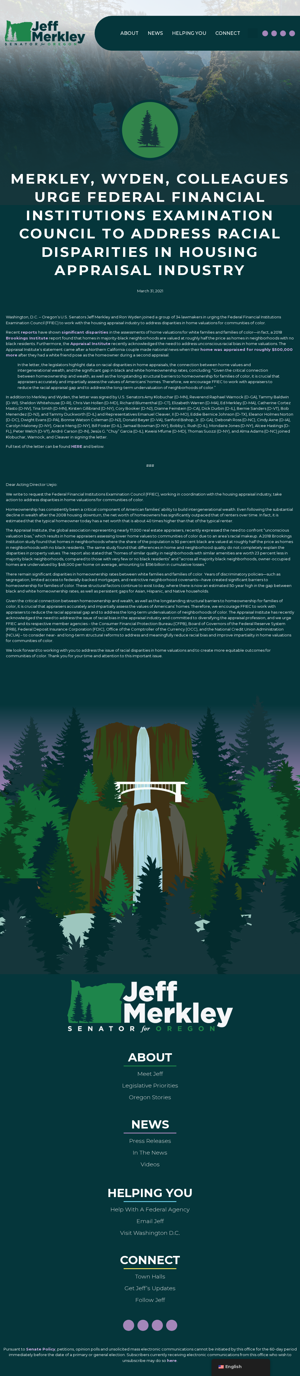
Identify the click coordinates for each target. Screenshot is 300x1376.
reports (29, 332)
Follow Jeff (150, 1300)
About (129, 33)
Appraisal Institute (90, 343)
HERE (76, 446)
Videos (150, 1164)
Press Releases (150, 1141)
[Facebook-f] (265, 33)
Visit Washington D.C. (150, 1233)
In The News (150, 1152)
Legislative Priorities (150, 1085)
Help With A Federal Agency (150, 1209)
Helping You (189, 33)
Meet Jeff (150, 1074)
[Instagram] (274, 33)
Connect (227, 33)
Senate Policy (40, 1349)
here (172, 1360)
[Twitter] (292, 33)
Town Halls (150, 1276)
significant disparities (85, 332)
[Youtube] (283, 33)
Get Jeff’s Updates (150, 1288)
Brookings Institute (27, 338)
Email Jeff (150, 1221)
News (155, 33)
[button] (253, 33)
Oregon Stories (150, 1097)
